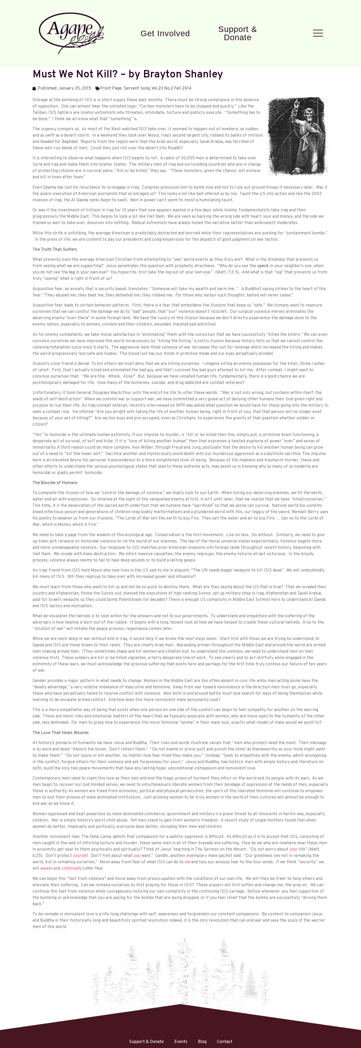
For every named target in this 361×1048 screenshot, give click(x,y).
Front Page (111, 88)
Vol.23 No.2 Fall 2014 (171, 88)
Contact (224, 1042)
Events (180, 1042)
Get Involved (165, 33)
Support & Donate (237, 33)
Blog (202, 1042)
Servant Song (137, 88)
